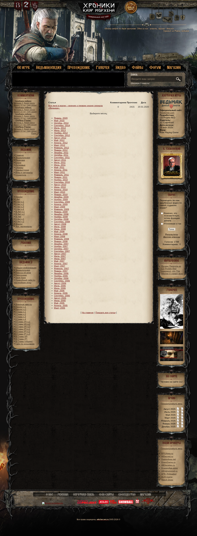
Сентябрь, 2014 (62, 125)
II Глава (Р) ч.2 (22, 331)
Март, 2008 (59, 236)
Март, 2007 (59, 266)
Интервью (20, 165)
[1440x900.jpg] (171, 360)
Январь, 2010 (61, 194)
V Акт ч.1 (19, 219)
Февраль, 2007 (61, 268)
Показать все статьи (105, 312)
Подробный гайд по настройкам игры (24, 281)
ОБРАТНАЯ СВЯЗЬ (83, 494)
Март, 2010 (59, 192)
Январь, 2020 (61, 118)
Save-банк (20, 277)
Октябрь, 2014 (61, 123)
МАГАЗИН (145, 494)
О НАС (49, 494)
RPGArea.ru (167, 453)
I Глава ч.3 (20, 316)
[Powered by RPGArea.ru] (148, 503)
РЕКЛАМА (63, 494)
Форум (155, 67)
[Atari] (104, 503)
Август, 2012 (60, 138)
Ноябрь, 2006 (61, 276)
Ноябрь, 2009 (61, 199)
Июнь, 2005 (60, 300)
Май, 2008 (59, 231)
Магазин (174, 67)
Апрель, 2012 (61, 142)
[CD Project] (87, 503)
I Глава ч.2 (20, 314)
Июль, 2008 (60, 226)
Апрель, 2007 (61, 263)
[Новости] (178, 409)
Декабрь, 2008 (61, 214)
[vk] (152, 15)
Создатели (20, 175)
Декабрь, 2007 (61, 244)
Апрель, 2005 (61, 305)
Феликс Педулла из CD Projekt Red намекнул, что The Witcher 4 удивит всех (172, 270)
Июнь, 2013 (60, 130)
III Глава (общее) (24, 341)
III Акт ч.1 (20, 211)
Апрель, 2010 (61, 189)
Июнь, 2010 (60, 187)
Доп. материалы (23, 226)
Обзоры (19, 167)
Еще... (34, 133)
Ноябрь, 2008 (61, 216)
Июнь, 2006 (60, 288)
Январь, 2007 (61, 271)
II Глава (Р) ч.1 (22, 329)
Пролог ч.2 (20, 309)
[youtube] (177, 15)
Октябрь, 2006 (61, 278)
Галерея (102, 67)
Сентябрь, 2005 (62, 295)
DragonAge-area (169, 468)
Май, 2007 (59, 261)
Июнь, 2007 (60, 258)
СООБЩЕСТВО (127, 494)
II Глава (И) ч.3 (22, 326)
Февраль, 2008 (61, 239)
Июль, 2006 (60, 285)
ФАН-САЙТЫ (106, 494)
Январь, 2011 (60, 177)
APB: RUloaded (168, 474)
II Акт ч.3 (19, 206)
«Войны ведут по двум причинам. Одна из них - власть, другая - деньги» (146, 29)
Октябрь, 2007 (61, 249)
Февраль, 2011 (61, 175)
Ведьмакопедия (48, 67)
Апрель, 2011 (60, 170)
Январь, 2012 (61, 150)
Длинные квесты (23, 304)
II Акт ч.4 (19, 209)
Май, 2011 (59, 167)
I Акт (17, 199)
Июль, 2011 (60, 162)
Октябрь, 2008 (61, 219)
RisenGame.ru (168, 462)
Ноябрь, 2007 (61, 246)
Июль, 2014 (60, 128)
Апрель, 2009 (61, 204)
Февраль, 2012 (61, 147)
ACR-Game (167, 477)
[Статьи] (182, 409)
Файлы (137, 67)
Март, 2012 (59, 145)
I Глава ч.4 (20, 319)
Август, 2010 (60, 184)
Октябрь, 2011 (61, 155)
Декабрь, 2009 (61, 197)
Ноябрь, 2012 (61, 133)
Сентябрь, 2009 (62, 202)
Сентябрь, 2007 (62, 251)
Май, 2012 (59, 140)
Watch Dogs (167, 480)
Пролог (19, 197)
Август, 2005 (60, 298)
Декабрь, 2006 (61, 273)
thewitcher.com (167, 112)
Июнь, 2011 (60, 165)
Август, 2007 (60, 253)
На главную (88, 312)
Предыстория (22, 170)
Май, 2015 (59, 120)
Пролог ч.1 (20, 307)
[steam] (168, 15)
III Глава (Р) (21, 339)
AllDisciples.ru (168, 465)
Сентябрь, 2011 (62, 157)
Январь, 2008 (61, 241)
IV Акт (18, 216)
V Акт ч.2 (19, 221)
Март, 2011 (59, 172)
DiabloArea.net (168, 459)
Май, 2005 (59, 303)
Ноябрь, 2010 (61, 179)
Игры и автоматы (24, 172)
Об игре (23, 67)
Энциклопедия (22, 157)
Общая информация (25, 267)
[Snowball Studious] (125, 503)
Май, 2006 (59, 290)
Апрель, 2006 (61, 293)
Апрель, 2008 (61, 234)
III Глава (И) (21, 336)
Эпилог (19, 224)
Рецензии (20, 160)
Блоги (18, 162)
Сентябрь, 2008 (62, 221)
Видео (121, 67)
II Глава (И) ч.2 (22, 324)
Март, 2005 (59, 308)
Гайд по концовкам (24, 344)
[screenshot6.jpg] (171, 328)
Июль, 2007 (60, 256)
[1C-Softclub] (113, 503)
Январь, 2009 (61, 212)
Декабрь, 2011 (61, 152)
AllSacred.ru (167, 456)
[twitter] (158, 15)
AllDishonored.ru (169, 471)
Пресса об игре (23, 272)
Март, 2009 (59, 207)
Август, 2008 (60, 224)
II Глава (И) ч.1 (22, 321)
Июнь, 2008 (60, 229)
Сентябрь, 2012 (62, 135)
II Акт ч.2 (19, 204)
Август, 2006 (60, 283)
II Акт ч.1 (19, 201)
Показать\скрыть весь (171, 403)
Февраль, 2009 (61, 209)
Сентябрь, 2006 (62, 281)
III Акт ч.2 (20, 214)
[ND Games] (137, 503)
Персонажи (21, 275)
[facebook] (182, 15)
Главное (19, 155)
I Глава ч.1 (20, 312)
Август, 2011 (60, 160)
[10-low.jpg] (171, 343)
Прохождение (79, 67)
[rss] (171, 12)
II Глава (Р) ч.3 (22, 334)
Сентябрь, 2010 (62, 182)
